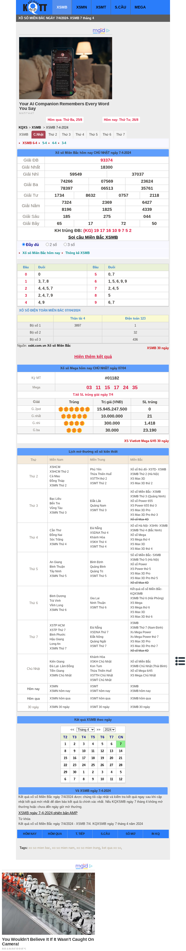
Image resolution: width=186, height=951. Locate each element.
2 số (53, 245)
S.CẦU (120, 7)
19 (102, 758)
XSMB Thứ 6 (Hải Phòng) (147, 598)
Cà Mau (55, 476)
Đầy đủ (32, 245)
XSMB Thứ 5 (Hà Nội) (144, 559)
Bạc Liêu (55, 498)
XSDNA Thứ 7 (99, 632)
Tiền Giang (57, 670)
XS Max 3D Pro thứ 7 (144, 646)
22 (65, 765)
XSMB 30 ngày (158, 348)
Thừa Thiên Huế (101, 474)
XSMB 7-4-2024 (57, 127)
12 (102, 751)
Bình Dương (58, 596)
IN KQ (156, 834)
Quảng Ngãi (98, 641)
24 (83, 765)
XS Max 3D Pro (140, 510)
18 (93, 758)
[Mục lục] (180, 661)
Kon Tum (96, 666)
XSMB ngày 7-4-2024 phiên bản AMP (48, 813)
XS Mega (136, 603)
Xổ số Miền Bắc (140, 661)
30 (74, 772)
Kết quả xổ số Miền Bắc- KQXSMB (146, 591)
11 (92, 751)
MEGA (140, 7)
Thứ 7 (120, 134)
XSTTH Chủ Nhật (101, 675)
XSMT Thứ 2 (98, 483)
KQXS (23, 127)
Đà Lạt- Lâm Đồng (62, 666)
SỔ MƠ (130, 834)
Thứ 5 (93, 134)
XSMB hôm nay (140, 691)
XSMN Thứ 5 (58, 576)
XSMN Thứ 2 (58, 485)
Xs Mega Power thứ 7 (144, 637)
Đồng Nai (56, 535)
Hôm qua (33, 698)
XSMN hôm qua (60, 698)
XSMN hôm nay (60, 691)
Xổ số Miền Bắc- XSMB (145, 491)
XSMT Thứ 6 (98, 607)
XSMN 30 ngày (60, 707)
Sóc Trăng (56, 539)
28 (120, 765)
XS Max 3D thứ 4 (141, 548)
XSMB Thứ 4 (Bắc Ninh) (146, 530)
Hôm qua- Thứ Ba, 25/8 (65, 120)
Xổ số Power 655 (141, 501)
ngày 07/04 (118, 368)
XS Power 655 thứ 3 (143, 505)
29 (65, 772)
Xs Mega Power (140, 632)
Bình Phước (57, 634)
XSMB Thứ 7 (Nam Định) (146, 627)
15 (65, 758)
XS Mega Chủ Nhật (143, 675)
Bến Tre (55, 503)
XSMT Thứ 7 (98, 646)
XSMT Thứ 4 (98, 546)
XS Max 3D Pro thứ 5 (144, 578)
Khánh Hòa (97, 537)
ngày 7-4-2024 (121, 153)
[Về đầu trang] (181, 946)
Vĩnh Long (56, 605)
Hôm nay (33, 689)
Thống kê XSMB (77, 253)
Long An (55, 644)
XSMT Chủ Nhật (100, 680)
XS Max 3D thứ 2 (141, 483)
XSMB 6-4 (30, 143)
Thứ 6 (107, 134)
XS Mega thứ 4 (140, 539)
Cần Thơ (55, 530)
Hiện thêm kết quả (93, 356)
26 (102, 765)
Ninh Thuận (98, 603)
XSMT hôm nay (100, 691)
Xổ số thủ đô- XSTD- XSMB (148, 469)
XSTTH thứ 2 (98, 478)
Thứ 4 (80, 134)
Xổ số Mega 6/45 (141, 670)
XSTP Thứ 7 (58, 630)
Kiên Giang (57, 661)
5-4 (44, 143)
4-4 (54, 143)
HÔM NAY (30, 834)
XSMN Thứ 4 (58, 544)
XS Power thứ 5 (140, 569)
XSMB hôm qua (140, 698)
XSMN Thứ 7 (58, 648)
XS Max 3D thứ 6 (141, 616)
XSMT (101, 7)
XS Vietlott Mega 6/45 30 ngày (146, 441)
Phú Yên (95, 469)
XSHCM (55, 467)
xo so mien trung (88, 848)
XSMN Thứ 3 (58, 512)
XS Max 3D (137, 478)
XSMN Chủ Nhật (60, 675)
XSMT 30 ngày (99, 707)
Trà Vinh (55, 600)
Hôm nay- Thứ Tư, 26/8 (121, 120)
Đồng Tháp (57, 481)
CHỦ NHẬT (102, 153)
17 (83, 758)
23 (74, 765)
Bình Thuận (57, 566)
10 (83, 751)
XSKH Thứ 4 (98, 542)
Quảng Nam (98, 505)
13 (111, 751)
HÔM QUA (55, 834)
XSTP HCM (57, 625)
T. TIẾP (80, 834)
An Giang (56, 562)
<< (72, 729)
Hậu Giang (57, 639)
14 (120, 751)
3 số (71, 245)
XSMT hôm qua (100, 698)
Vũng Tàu (56, 508)
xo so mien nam (63, 848)
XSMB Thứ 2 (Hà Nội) (144, 474)
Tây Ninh (56, 571)
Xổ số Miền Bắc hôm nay (74, 153)
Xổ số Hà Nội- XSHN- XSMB (149, 525)
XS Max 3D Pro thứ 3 (144, 514)
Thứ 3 (66, 134)
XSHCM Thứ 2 (59, 471)
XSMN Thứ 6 (58, 610)
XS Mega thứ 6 (140, 607)
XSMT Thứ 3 (98, 510)
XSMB (62, 7)
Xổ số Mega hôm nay (76, 368)
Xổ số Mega (138, 535)
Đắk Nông (96, 637)
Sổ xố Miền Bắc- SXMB (145, 555)
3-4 (64, 143)
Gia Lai (95, 598)
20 (111, 758)
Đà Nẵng (96, 528)
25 (93, 765)
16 (74, 758)
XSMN (81, 7)
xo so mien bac (39, 848)
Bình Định (96, 562)
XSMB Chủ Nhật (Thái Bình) (148, 666)
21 (120, 758)
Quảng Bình (98, 566)
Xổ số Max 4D (139, 519)
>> (99, 729)
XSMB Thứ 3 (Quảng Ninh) (148, 496)
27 (111, 765)
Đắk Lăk (95, 501)
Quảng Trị (96, 571)
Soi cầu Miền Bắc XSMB (93, 237)
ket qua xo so (111, 848)
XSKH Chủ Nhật (100, 661)
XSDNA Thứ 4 (99, 532)
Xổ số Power (138, 564)
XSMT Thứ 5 (98, 576)
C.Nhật (38, 134)
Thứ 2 (52, 134)
